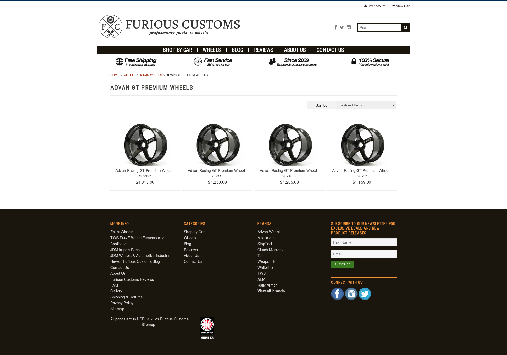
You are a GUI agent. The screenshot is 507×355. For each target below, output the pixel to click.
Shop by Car (177, 50)
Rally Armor (267, 285)
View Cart (403, 5)
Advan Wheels (151, 75)
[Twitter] (342, 27)
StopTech (265, 243)
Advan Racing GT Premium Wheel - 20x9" (362, 173)
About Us (295, 50)
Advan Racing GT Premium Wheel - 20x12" (145, 173)
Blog (237, 50)
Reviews (263, 50)
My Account (376, 5)
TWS (261, 273)
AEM (261, 279)
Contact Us (330, 50)
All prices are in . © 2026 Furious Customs (149, 318)
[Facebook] (336, 27)
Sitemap (117, 308)
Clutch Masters (270, 249)
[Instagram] (349, 27)
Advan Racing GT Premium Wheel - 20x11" (217, 173)
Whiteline (265, 267)
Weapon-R (266, 261)
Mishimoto (266, 237)
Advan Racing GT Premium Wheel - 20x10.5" (289, 173)
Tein (261, 255)
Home (114, 75)
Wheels (212, 50)
